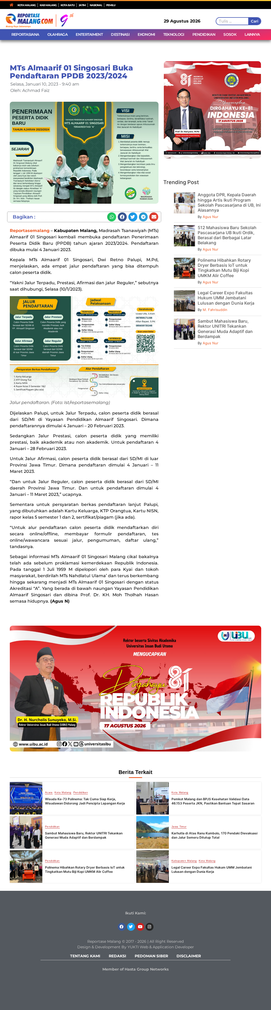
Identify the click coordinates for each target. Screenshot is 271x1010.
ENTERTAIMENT (89, 34)
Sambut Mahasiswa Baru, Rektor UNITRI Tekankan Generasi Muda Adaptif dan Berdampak (225, 328)
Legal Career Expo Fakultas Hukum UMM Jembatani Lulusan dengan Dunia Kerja (226, 297)
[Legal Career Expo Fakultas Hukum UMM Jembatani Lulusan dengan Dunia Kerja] (152, 866)
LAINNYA (252, 34)
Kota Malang (63, 792)
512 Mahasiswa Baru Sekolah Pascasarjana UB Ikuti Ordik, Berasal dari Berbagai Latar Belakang (227, 235)
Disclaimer (189, 956)
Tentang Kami (85, 956)
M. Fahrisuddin (215, 310)
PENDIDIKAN (203, 34)
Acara (49, 792)
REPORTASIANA (25, 34)
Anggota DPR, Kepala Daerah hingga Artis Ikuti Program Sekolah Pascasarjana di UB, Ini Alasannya (229, 202)
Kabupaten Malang (184, 861)
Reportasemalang (29, 230)
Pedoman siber (151, 956)
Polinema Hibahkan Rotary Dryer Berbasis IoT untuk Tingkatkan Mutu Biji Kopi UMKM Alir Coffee (224, 267)
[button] (111, 216)
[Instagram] (149, 927)
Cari (254, 21)
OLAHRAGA (57, 34)
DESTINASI (120, 34)
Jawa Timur (179, 826)
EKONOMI (146, 34)
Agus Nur (210, 217)
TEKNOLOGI (173, 34)
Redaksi (117, 956)
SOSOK (229, 34)
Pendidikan (80, 792)
